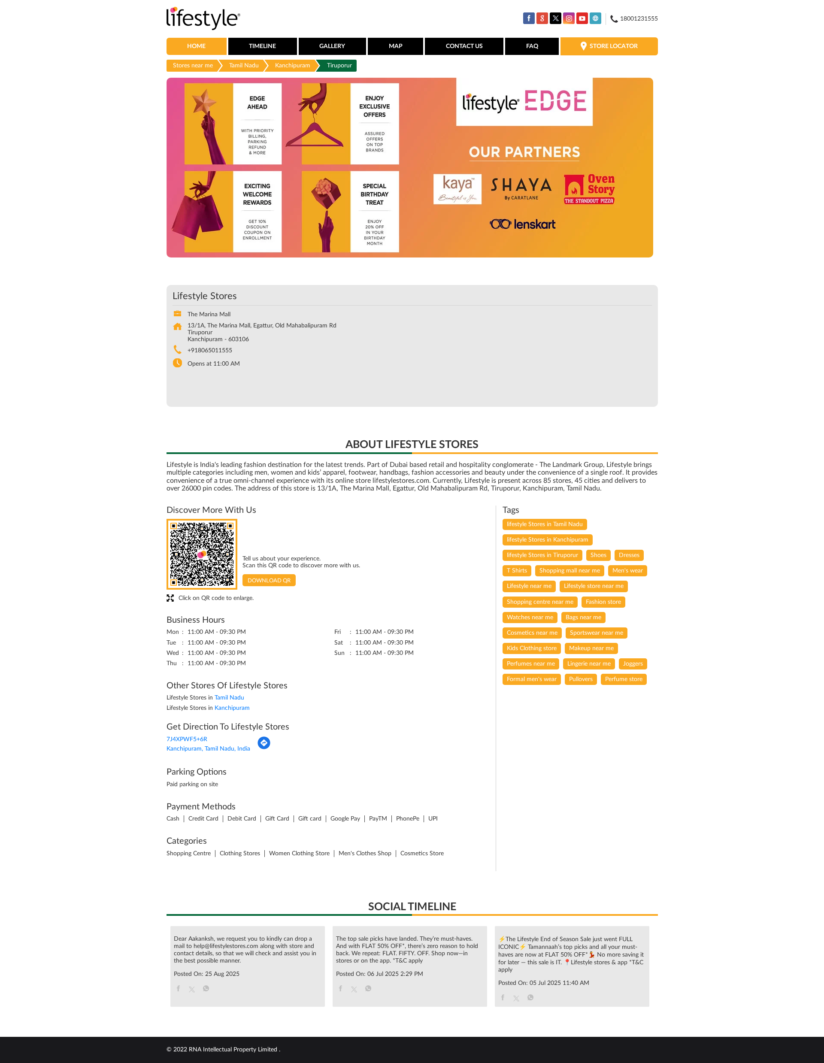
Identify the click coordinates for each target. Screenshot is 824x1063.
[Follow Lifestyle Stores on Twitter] (555, 18)
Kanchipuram (292, 66)
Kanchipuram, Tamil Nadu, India (208, 749)
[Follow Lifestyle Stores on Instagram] (569, 18)
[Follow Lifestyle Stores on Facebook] (529, 18)
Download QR (269, 581)
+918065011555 (210, 351)
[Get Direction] (264, 748)
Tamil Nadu (244, 66)
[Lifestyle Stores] (204, 19)
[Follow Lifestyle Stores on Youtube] (582, 18)
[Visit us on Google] (542, 18)
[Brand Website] (595, 18)
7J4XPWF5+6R (187, 739)
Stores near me (193, 66)
